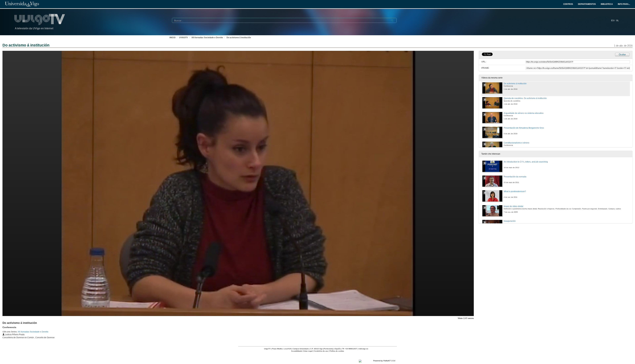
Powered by (384, 361)
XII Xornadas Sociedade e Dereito (207, 37)
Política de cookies (337, 351)
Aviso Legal (307, 351)
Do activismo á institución (239, 37)
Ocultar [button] (622, 54)
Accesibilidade (296, 351)
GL (617, 20)
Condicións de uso (321, 351)
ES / (613, 20)
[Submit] (392, 20)
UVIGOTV (183, 37)
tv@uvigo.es (363, 349)
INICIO (172, 37)
